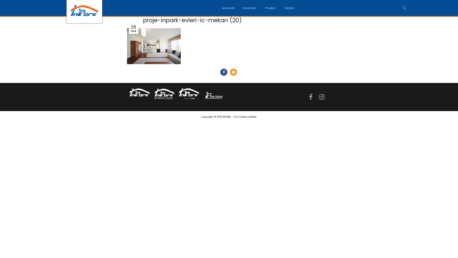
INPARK (227, 117)
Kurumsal (249, 8)
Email (233, 72)
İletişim (290, 8)
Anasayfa (228, 8)
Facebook (223, 72)
